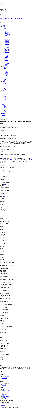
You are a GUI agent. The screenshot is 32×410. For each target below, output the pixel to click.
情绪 (3, 185)
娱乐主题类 (7, 52)
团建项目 (3, 26)
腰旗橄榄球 (7, 41)
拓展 (3, 282)
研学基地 (5, 80)
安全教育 (5, 89)
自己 (3, 298)
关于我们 (3, 115)
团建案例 (5, 111)
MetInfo (5, 409)
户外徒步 (6, 55)
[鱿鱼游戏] (3, 399)
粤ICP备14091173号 (3, 405)
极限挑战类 (7, 50)
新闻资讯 (3, 113)
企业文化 (5, 92)
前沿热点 (5, 102)
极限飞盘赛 (7, 42)
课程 (1, 130)
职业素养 (5, 94)
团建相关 (3, 81)
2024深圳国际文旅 (4, 378)
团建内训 (5, 58)
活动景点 (5, 78)
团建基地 (5, 68)
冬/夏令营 (6, 64)
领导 (13, 138)
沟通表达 (5, 99)
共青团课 (5, 87)
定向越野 (6, 56)
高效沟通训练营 (7, 33)
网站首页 (3, 25)
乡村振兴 (5, 88)
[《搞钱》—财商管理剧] (5, 396)
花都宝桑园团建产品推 (5, 377)
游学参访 (3, 104)
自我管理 (6, 59)
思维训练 (5, 98)
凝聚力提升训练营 (8, 31)
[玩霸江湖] (3, 389)
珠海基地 (6, 75)
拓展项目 (5, 83)
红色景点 (5, 79)
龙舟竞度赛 (7, 47)
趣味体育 (5, 36)
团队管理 (6, 60)
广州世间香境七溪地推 (5, 376)
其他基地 (6, 76)
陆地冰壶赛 (7, 44)
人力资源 (5, 97)
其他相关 (5, 103)
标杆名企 (5, 106)
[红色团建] (3, 391)
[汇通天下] (3, 393)
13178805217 (4, 384)
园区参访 (5, 107)
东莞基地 (6, 72)
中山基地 (6, 74)
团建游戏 (5, 84)
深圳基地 (6, 70)
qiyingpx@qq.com (4, 385)
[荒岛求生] (3, 395)
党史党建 (5, 86)
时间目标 (5, 96)
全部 (4, 27)
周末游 (6, 65)
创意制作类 (7, 49)
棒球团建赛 (7, 40)
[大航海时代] (4, 397)
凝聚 (5, 184)
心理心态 (5, 95)
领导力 (11, 159)
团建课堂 (3, 90)
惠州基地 (6, 73)
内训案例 (5, 112)
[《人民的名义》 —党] (5, 390)
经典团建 (5, 28)
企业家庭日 (7, 63)
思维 (2, 158)
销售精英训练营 (7, 35)
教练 (7, 158)
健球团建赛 (7, 43)
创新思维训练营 (7, 32)
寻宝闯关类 (7, 51)
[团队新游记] (4, 394)
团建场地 (3, 66)
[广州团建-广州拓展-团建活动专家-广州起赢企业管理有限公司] (16, 8)
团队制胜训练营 (7, 34)
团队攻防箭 (7, 39)
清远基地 (6, 71)
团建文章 (3, 114)
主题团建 (5, 48)
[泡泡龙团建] (4, 398)
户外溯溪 (6, 57)
